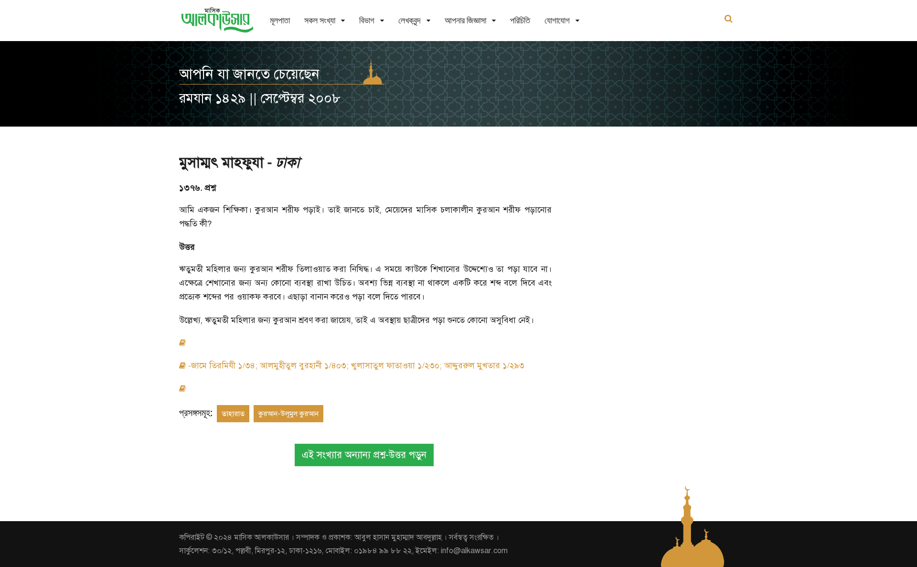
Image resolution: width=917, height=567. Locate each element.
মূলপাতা (280, 20)
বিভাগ (366, 20)
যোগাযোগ (557, 20)
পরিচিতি (520, 20)
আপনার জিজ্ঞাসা (465, 20)
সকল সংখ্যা (319, 20)
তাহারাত (233, 413)
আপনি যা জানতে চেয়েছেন (249, 74)
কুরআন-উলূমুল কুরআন (288, 413)
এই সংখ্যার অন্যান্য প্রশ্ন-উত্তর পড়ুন (364, 455)
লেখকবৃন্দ (409, 20)
